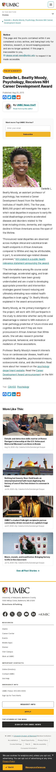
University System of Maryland (25, 736)
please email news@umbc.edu (20, 55)
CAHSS (12, 387)
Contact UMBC (8, 674)
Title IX (28, 744)
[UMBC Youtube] (26, 614)
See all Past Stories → (27, 570)
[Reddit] (18, 97)
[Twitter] (9, 97)
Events (5, 638)
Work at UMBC (8, 656)
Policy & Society (12, 71)
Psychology (23, 387)
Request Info (28, 704)
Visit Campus (7, 652)
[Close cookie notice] (53, 755)
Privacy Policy (9, 761)
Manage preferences (35, 767)
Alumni (5, 629)
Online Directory (8, 669)
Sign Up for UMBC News (28, 725)
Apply (28, 712)
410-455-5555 (20, 691)
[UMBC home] (10, 5)
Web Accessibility (40, 744)
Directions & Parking (12, 604)
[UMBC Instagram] (19, 614)
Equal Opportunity (28, 740)
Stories (5, 647)
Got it (11, 767)
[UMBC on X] (12, 614)
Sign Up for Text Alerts (11, 695)
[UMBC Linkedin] (33, 614)
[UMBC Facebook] (5, 614)
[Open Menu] (51, 5)
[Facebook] (5, 97)
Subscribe (28, 134)
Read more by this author (23, 109)
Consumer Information (29, 748)
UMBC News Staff (26, 105)
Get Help (5, 678)
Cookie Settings (16, 744)
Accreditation (13, 740)
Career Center (8, 633)
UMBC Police (7, 691)
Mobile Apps (7, 643)
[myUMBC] (44, 614)
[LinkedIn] (14, 97)
